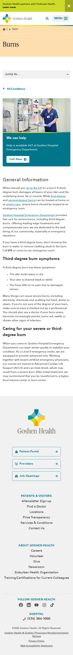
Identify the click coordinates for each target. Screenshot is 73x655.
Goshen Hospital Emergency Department (29, 215)
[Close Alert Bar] (69, 6)
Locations (36, 512)
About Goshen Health (36, 545)
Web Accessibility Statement (36, 646)
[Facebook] (21, 605)
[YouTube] (36, 605)
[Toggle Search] (47, 18)
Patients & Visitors (36, 496)
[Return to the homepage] (17, 18)
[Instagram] (44, 605)
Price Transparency (36, 517)
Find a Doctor (36, 506)
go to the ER (34, 188)
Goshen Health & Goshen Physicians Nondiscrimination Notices (36, 635)
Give (36, 561)
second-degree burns (22, 200)
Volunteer (36, 556)
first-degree (58, 196)
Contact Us (36, 528)
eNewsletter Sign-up (36, 501)
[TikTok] (52, 605)
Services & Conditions (36, 523)
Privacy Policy (36, 641)
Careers (36, 550)
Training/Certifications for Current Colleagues (36, 578)
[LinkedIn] (29, 605)
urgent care (13, 204)
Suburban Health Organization (36, 572)
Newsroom (36, 567)
